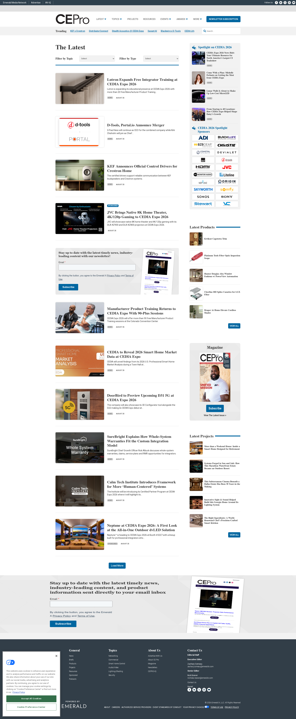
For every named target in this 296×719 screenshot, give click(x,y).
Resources (149, 19)
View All (234, 326)
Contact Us (191, 682)
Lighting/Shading (116, 671)
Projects (132, 19)
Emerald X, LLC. (218, 703)
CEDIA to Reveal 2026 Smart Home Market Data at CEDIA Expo (142, 354)
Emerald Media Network (14, 3)
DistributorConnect (98, 31)
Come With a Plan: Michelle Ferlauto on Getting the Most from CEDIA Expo (220, 75)
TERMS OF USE (217, 707)
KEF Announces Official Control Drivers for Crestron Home (142, 168)
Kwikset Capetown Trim (215, 238)
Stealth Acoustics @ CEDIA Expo (128, 31)
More (196, 19)
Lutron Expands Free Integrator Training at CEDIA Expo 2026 (142, 82)
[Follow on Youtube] (293, 2)
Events (164, 19)
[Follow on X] (285, 2)
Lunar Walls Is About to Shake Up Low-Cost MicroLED (221, 92)
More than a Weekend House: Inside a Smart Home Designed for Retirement (222, 447)
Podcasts (72, 679)
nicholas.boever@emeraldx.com (200, 678)
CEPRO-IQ (152, 671)
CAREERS (116, 707)
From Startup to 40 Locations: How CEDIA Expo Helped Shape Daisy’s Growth (222, 111)
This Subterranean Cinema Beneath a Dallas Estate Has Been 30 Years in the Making (222, 484)
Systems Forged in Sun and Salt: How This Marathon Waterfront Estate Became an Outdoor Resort (222, 466)
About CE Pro (153, 660)
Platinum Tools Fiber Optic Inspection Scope (222, 257)
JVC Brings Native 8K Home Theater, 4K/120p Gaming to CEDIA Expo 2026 (137, 214)
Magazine (152, 664)
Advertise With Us (155, 656)
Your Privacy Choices (193, 707)
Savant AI (152, 31)
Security (112, 675)
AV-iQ (48, 3)
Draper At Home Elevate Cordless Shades (220, 311)
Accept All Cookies (31, 698)
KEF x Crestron (77, 31)
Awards (181, 19)
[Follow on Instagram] (289, 2)
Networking (113, 656)
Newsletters (152, 668)
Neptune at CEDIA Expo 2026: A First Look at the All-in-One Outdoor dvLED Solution (142, 527)
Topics (115, 19)
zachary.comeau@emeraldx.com (200, 666)
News (110, 98)
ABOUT (107, 707)
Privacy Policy (18, 692)
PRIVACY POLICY (232, 707)
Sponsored (112, 544)
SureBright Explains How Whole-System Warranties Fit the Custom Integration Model (139, 441)
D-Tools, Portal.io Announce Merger (135, 125)
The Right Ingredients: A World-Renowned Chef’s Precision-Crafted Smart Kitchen (221, 520)
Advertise (36, 3)
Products (72, 664)
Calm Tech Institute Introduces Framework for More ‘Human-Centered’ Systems (141, 484)
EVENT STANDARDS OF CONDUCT (167, 707)
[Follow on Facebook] (276, 2)
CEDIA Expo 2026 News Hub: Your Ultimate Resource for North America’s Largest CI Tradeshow (221, 56)
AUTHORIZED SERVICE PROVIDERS (136, 707)
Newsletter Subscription (223, 19)
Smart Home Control (117, 664)
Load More (117, 565)
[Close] (56, 656)
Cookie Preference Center (31, 707)
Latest (100, 19)
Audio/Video (113, 668)
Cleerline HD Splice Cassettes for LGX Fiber (222, 293)
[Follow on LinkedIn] (280, 2)
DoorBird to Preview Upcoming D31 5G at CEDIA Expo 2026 (140, 397)
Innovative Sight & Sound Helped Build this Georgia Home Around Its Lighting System (221, 502)
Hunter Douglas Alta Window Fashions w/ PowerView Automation (221, 275)
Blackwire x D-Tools (171, 31)
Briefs (71, 660)
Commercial (113, 660)
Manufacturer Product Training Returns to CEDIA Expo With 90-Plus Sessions (141, 311)
